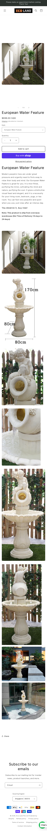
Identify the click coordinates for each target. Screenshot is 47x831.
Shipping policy (31, 822)
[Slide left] (18, 107)
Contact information (25, 826)
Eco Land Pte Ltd (22, 816)
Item (3, 125)
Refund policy (21, 818)
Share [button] (6, 736)
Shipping (4, 121)
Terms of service (18, 822)
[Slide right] (28, 107)
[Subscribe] (39, 785)
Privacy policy (33, 818)
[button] (4, 10)
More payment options (23, 161)
